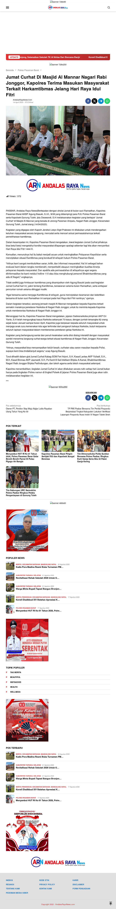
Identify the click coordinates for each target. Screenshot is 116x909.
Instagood (15, 682)
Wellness (15, 691)
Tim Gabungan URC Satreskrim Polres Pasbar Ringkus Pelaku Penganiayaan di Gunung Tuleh (21, 493)
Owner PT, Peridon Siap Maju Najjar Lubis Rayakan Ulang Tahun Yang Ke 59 (29, 408)
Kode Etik (44, 880)
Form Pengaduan (81, 888)
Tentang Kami (13, 888)
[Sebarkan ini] (88, 101)
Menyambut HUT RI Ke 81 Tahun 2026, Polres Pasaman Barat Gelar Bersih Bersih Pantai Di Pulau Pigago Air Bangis (22, 457)
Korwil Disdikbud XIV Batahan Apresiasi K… (38, 599)
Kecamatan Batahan (31, 564)
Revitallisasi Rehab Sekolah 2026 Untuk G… (37, 578)
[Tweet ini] (94, 101)
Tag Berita (15, 672)
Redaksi (10, 884)
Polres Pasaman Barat (26, 608)
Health (13, 687)
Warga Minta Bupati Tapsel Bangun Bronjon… (38, 588)
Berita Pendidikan (24, 597)
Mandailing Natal (48, 564)
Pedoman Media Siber (17, 892)
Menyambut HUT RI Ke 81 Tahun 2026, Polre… (38, 610)
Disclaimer (78, 884)
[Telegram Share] (101, 101)
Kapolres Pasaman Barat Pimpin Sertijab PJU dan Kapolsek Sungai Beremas (58, 456)
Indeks (9, 880)
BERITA (19, 564)
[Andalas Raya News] (58, 7)
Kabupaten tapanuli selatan (28, 575)
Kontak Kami (45, 888)
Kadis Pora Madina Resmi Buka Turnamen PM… (39, 567)
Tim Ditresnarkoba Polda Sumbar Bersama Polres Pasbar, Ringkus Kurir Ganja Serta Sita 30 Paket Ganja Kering (93, 457)
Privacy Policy (47, 884)
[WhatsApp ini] (107, 101)
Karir (75, 880)
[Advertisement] (58, 33)
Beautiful (15, 677)
